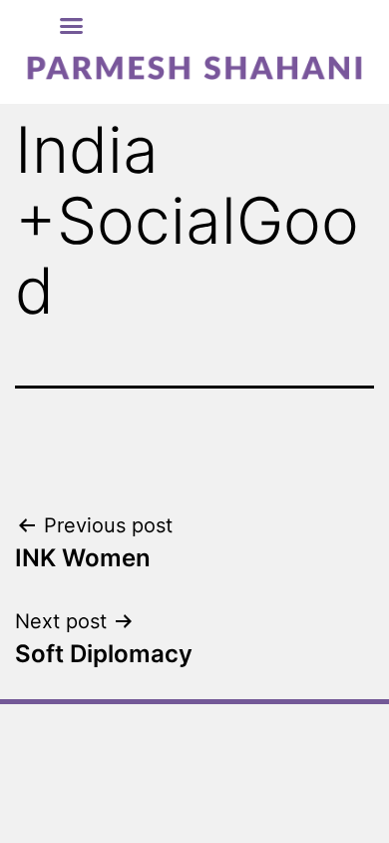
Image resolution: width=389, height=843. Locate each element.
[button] (72, 26)
